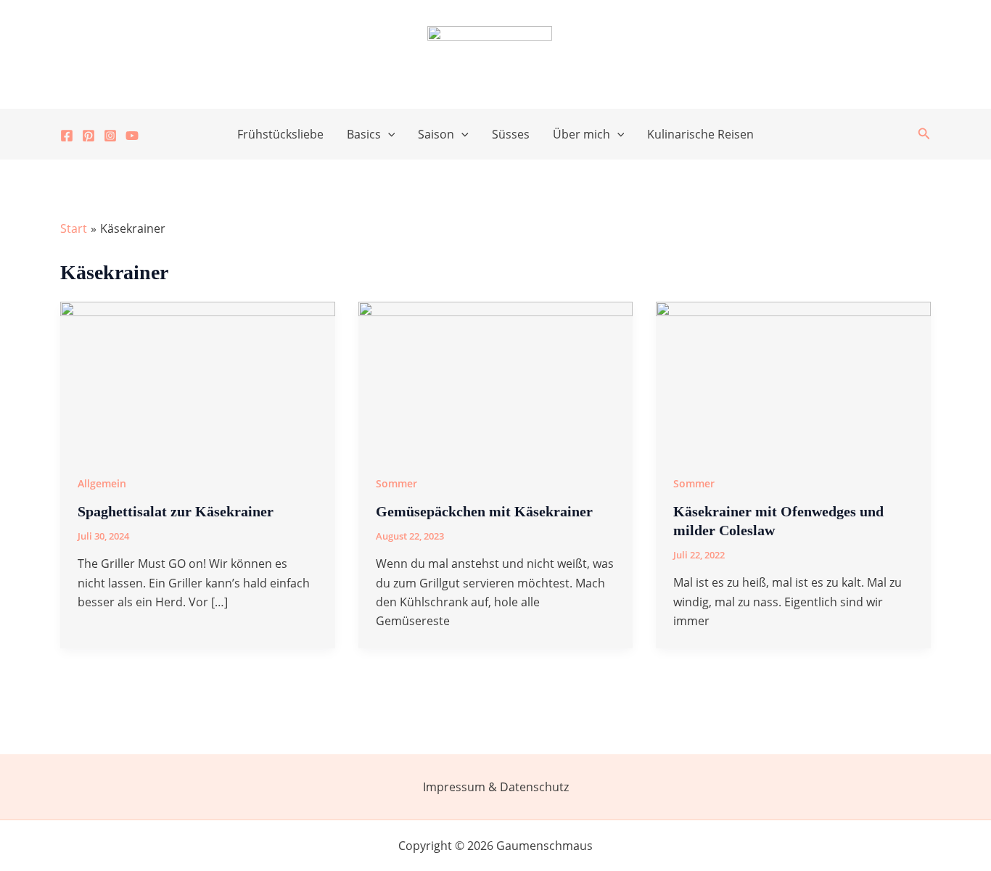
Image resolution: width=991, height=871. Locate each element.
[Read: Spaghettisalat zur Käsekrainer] (197, 377)
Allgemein (102, 483)
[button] (388, 134)
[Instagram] (110, 135)
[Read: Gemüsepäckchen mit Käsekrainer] (495, 377)
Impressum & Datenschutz (496, 787)
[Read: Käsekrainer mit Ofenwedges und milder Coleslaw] (793, 377)
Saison (436, 134)
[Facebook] (66, 135)
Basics (364, 134)
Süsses (511, 134)
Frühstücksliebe (280, 134)
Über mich (581, 134)
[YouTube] (132, 135)
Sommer (396, 483)
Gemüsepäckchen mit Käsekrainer (484, 511)
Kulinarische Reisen (700, 134)
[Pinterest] (88, 135)
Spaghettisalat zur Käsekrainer (176, 511)
